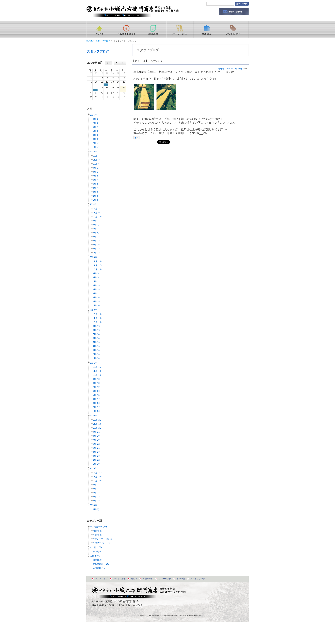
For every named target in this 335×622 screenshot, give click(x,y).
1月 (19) (96, 464)
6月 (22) (96, 444)
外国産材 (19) (99, 568)
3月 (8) (96, 192)
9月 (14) (96, 273)
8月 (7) (96, 224)
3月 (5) (96, 139)
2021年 (93, 363)
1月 (235, 68)
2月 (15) (96, 301)
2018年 (93, 505)
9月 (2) (96, 168)
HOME (89, 41)
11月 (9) (96, 212)
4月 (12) (96, 240)
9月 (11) (96, 220)
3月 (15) (96, 244)
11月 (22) (97, 476)
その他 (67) (98, 551)
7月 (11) (96, 228)
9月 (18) (96, 379)
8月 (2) (96, 119)
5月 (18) (96, 500)
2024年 (93, 204)
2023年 (93, 257)
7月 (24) (96, 492)
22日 (239, 68)
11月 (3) (96, 160)
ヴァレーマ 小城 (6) (103, 539)
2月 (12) (96, 248)
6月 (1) (96, 127)
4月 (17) (96, 293)
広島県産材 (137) (101, 564)
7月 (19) (96, 440)
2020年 (93, 415)
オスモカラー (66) (98, 526)
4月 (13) (96, 346)
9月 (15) (96, 326)
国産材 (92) (98, 560)
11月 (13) (97, 371)
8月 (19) (96, 436)
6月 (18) (96, 338)
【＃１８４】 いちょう (147, 60)
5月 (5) (96, 184)
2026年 (93, 115)
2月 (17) (96, 407)
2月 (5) (96, 196)
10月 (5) (96, 164)
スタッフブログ (103, 41)
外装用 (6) (97, 535)
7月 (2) (96, 123)
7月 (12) (96, 387)
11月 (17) (97, 265)
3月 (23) (96, 456)
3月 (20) (96, 403)
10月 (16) (97, 322)
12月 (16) (97, 261)
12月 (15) (97, 367)
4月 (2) (96, 135)
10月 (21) (97, 428)
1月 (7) (96, 147)
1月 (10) (96, 305)
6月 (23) (96, 496)
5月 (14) (96, 236)
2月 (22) (96, 460)
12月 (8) (96, 208)
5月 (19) (96, 289)
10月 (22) (97, 480)
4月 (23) (96, 452)
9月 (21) (96, 432)
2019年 (93, 468)
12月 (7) (96, 156)
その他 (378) (96, 547)
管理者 (221, 68)
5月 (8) (96, 131)
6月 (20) (96, 391)
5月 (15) (96, 395)
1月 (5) (96, 200)
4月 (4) (96, 188)
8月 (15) (96, 330)
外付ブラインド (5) (101, 543)
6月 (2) (96, 509)
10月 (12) (97, 216)
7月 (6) (96, 176)
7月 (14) (96, 334)
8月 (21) (96, 488)
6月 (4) (96, 180)
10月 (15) (97, 269)
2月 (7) (96, 143)
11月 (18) (97, 318)
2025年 (93, 151)
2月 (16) (96, 354)
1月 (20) (96, 411)
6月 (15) (96, 285)
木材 (137, 137)
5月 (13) (96, 342)
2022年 (93, 310)
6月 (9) (96, 232)
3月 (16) (96, 297)
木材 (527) (95, 556)
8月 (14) (96, 277)
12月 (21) (97, 420)
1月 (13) (96, 252)
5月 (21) (96, 448)
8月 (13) (96, 383)
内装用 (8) (97, 531)
